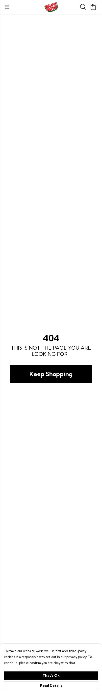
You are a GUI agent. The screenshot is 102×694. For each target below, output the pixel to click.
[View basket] (93, 7)
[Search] (83, 7)
